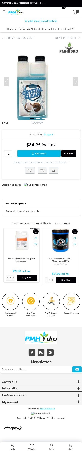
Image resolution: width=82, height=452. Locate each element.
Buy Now (68, 153)
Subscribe (77, 369)
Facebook (32, 352)
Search (52, 449)
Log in (12, 449)
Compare (42, 170)
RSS (41, 352)
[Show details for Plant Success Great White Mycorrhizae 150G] (61, 241)
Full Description (15, 203)
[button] (6, 81)
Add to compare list (36, 238)
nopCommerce (47, 408)
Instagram (50, 352)
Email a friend (53, 170)
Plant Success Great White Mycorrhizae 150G (60, 260)
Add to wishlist (30, 170)
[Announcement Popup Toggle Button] (45, 3)
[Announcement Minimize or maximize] (64, 7)
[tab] (16, 203)
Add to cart (40, 153)
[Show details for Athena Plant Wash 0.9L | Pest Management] (21, 241)
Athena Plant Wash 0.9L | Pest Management (21, 260)
